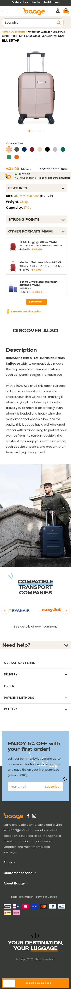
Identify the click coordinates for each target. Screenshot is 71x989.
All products (18, 31)
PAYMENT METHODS (19, 697)
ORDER (9, 686)
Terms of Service (46, 897)
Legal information (22, 897)
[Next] (66, 610)
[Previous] (5, 610)
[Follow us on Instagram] (34, 816)
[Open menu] (5, 11)
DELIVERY (11, 674)
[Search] (59, 23)
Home (5, 31)
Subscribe (52, 786)
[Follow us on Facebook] (28, 816)
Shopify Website (45, 959)
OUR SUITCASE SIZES (19, 663)
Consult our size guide (26, 311)
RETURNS (11, 709)
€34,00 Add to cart (38, 983)
